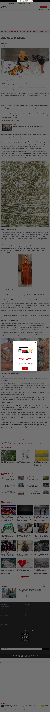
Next (25, 368)
